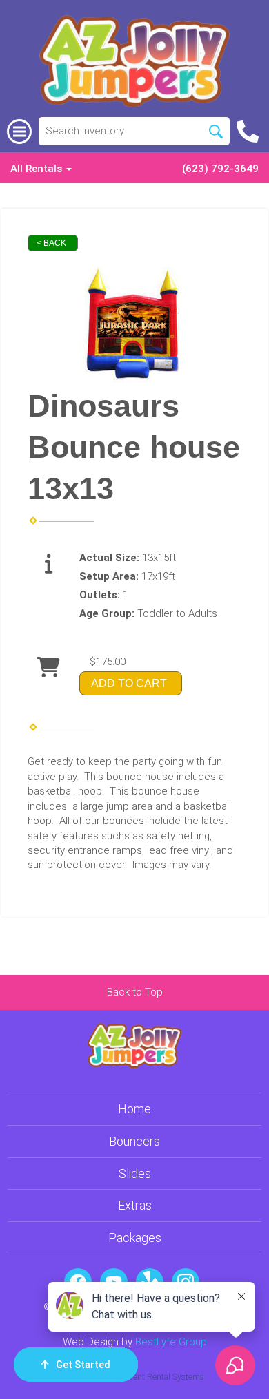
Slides (135, 1173)
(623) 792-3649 (220, 168)
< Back (51, 243)
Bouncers (134, 1141)
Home (134, 1109)
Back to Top (135, 992)
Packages (134, 1237)
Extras (135, 1205)
